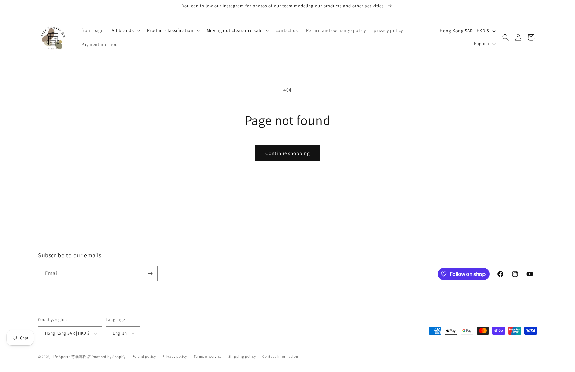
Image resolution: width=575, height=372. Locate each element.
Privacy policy (174, 356)
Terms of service (208, 356)
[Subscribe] (150, 273)
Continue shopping (287, 153)
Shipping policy (242, 356)
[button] (125, 30)
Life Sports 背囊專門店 (71, 356)
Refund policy (144, 356)
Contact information (280, 356)
